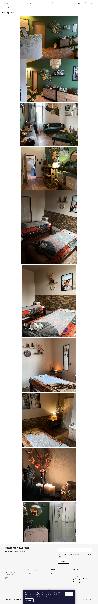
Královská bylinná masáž (79, 582)
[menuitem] (25, 3)
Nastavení (29, 600)
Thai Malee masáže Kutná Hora (15, 576)
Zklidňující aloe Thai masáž (80, 576)
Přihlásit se (63, 561)
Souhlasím (69, 594)
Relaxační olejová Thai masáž (80, 572)
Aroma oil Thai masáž (78, 574)
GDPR (52, 572)
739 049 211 (10, 574)
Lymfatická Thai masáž (79, 580)
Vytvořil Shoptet (89, 599)
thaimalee (9, 577)
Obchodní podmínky (33, 572)
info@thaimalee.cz (12, 572)
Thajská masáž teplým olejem (81, 578)
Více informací (46, 596)
